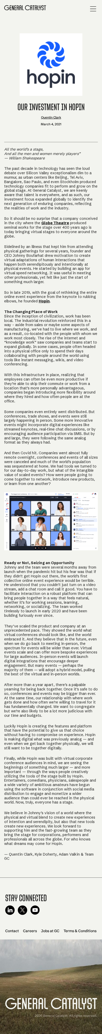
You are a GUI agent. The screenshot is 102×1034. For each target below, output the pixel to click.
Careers (30, 931)
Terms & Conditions (80, 931)
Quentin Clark (51, 117)
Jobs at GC (50, 931)
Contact (12, 931)
